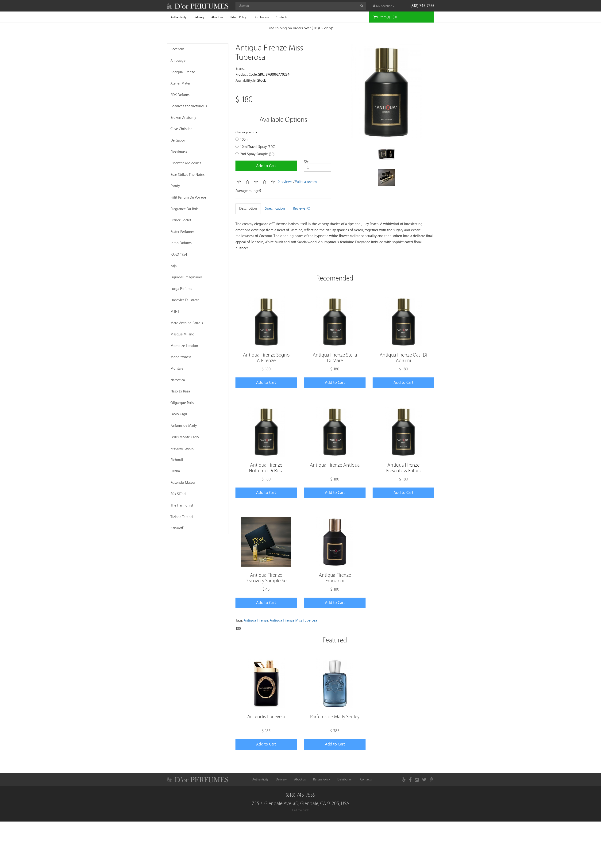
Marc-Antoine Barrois (186, 323)
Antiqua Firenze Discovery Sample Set (266, 578)
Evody (175, 186)
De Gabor (177, 140)
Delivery (198, 17)
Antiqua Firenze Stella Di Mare (335, 357)
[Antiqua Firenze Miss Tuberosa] (386, 91)
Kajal (173, 266)
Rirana (175, 471)
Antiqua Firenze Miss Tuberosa (293, 620)
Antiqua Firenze (182, 72)
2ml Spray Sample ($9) (257, 154)
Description (248, 209)
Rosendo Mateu (182, 483)
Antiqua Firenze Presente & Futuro (403, 467)
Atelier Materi (180, 83)
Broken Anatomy (183, 118)
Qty (306, 161)
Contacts (281, 17)
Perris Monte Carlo (184, 437)
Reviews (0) (301, 209)
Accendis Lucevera (266, 716)
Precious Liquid (182, 448)
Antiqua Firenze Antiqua (335, 465)
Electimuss (178, 152)
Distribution (261, 17)
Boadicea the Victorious (188, 106)
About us (217, 17)
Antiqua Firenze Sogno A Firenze (266, 357)
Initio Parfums (181, 243)
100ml (245, 140)
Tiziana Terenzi (181, 517)
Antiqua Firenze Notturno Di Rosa (266, 467)
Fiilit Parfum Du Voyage (188, 198)
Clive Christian (181, 129)
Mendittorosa (180, 357)
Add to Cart (266, 166)
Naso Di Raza (180, 391)
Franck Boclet (180, 220)
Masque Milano (182, 334)
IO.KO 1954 (178, 255)
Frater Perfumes (182, 232)
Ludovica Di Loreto (185, 300)
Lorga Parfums (181, 289)
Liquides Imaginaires (186, 277)
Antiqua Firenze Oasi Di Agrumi (403, 357)
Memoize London (184, 346)
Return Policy (238, 17)
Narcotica (177, 380)
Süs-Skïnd (178, 494)
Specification (275, 209)
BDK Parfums (179, 95)
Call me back (300, 810)
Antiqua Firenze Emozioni (335, 578)
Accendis (177, 49)
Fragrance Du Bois (184, 209)
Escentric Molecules (185, 163)
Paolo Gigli (178, 414)
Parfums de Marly (183, 426)
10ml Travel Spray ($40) (257, 147)
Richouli (176, 460)
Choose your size (246, 132)
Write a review (306, 182)
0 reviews (285, 182)
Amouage (177, 61)
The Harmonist (181, 505)
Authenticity (178, 17)
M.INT (174, 312)
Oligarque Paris (182, 403)
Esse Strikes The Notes (187, 175)
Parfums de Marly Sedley (334, 716)
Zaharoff (176, 528)
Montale (176, 369)
